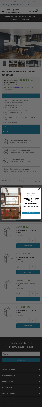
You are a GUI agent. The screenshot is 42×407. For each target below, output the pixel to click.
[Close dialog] (39, 189)
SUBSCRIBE (31, 212)
